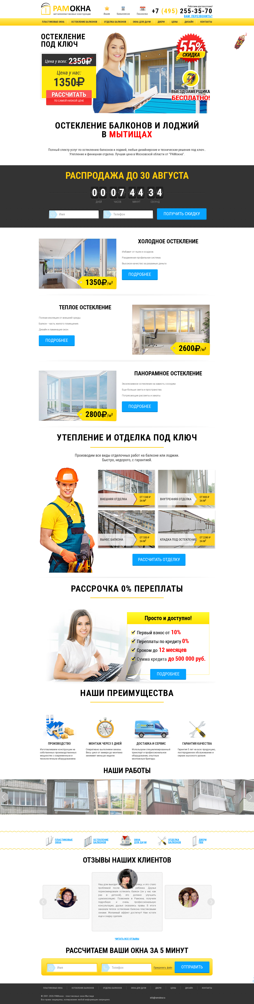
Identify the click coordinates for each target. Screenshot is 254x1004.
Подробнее (139, 274)
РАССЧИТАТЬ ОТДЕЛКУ (159, 559)
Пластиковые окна (53, 21)
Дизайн (188, 21)
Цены (175, 21)
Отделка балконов (115, 21)
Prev (4, 797)
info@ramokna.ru (157, 997)
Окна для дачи (142, 21)
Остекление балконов (84, 21)
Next (250, 797)
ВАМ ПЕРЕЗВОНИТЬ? (198, 16)
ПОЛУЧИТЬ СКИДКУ (182, 213)
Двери (161, 21)
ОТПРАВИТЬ (192, 966)
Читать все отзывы (127, 938)
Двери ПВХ (203, 841)
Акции (107, 13)
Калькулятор (123, 13)
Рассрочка (142, 13)
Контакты (206, 21)
